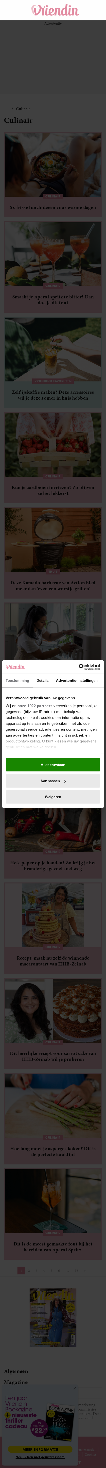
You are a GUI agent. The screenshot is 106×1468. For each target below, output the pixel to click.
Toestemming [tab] (17, 680)
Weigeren (53, 797)
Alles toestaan (53, 765)
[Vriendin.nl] (55, 10)
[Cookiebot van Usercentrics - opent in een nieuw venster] (78, 667)
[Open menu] (12, 10)
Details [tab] (42, 680)
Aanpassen (50, 781)
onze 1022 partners (35, 705)
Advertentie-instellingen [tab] (77, 680)
